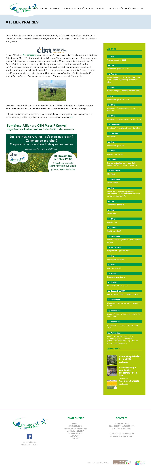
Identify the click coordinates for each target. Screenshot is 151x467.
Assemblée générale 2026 (118, 68)
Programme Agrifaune (116, 277)
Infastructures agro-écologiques (78, 8)
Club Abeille (111, 136)
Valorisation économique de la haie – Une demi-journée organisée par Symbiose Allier (123, 79)
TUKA (35, 444)
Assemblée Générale (115, 259)
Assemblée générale (115, 145)
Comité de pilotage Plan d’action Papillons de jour (124, 240)
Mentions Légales (29, 442)
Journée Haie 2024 (114, 154)
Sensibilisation (104, 8)
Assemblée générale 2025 (118, 99)
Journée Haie (112, 222)
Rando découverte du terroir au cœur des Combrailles (124, 315)
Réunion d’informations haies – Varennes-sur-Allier (124, 109)
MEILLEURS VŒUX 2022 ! (117, 285)
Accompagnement (75, 431)
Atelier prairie (112, 182)
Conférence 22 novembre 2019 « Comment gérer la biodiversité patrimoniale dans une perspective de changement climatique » (122, 339)
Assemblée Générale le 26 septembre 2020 (122, 326)
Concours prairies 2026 (116, 60)
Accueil (27, 8)
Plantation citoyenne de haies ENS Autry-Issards (123, 304)
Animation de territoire (75, 428)
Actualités (118, 8)
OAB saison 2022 (114, 268)
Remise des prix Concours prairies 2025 (123, 90)
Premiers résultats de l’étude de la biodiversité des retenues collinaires (122, 164)
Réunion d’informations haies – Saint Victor (124, 119)
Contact (75, 438)
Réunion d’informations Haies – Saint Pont (124, 128)
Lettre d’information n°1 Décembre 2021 (124, 294)
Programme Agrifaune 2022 (118, 250)
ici (71, 117)
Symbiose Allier (40, 8)
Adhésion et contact (135, 8)
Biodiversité (55, 8)
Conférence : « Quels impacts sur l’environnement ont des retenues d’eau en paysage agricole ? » (123, 193)
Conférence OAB (114, 231)
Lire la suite (123, 362)
